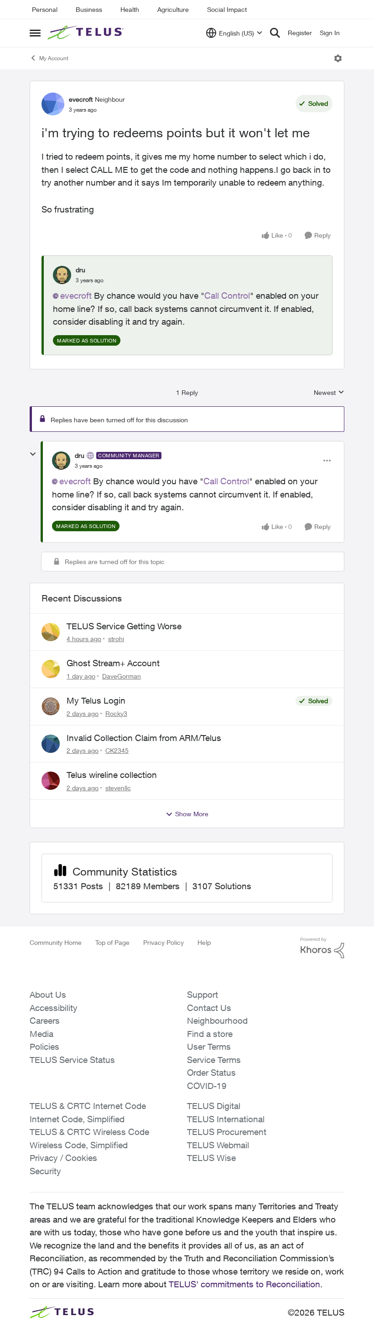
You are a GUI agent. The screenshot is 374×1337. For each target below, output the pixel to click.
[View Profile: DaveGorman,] (51, 669)
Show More (191, 814)
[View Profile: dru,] (62, 275)
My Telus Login (96, 700)
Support (202, 995)
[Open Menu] (338, 58)
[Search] (275, 32)
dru (80, 270)
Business (89, 9)
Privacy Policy (163, 942)
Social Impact (227, 9)
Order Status (211, 1073)
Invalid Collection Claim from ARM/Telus (144, 738)
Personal (44, 9)
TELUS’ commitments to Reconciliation (244, 1284)
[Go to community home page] (86, 33)
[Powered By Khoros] (322, 948)
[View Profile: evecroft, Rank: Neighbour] (53, 104)
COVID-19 (207, 1086)
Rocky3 (116, 713)
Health (129, 9)
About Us (48, 995)
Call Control (227, 295)
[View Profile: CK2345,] (51, 744)
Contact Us (209, 1008)
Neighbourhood (217, 1021)
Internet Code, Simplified (77, 1119)
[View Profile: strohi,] (51, 632)
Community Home (56, 942)
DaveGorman (121, 676)
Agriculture (173, 9)
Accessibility (54, 1008)
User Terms (209, 1047)
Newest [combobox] (329, 393)
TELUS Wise (211, 1158)
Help (204, 942)
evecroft (81, 99)
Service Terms (214, 1060)
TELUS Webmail (218, 1145)
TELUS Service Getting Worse (124, 626)
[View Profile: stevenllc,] (51, 781)
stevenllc (118, 788)
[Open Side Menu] (35, 33)
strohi (116, 639)
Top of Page (112, 942)
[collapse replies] (32, 454)
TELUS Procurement (226, 1132)
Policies (44, 1047)
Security (45, 1171)
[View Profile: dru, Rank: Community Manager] (61, 460)
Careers (45, 1021)
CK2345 (117, 750)
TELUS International (226, 1119)
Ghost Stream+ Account (113, 663)
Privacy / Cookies (63, 1158)
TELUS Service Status (72, 1060)
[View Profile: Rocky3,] (51, 706)
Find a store (210, 1034)
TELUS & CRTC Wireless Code (89, 1132)
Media (41, 1034)
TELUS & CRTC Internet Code (88, 1106)
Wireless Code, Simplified (79, 1145)
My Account (53, 58)
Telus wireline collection (112, 775)
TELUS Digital (213, 1106)
